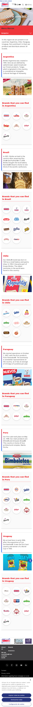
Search (14, 4)
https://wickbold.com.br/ (6, 239)
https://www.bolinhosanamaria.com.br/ (16, 219)
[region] (16, 692)
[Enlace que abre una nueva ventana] (7, 665)
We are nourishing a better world (5, 655)
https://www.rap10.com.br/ (26, 219)
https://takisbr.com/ (26, 229)
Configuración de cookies (16, 704)
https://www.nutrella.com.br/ (6, 219)
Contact (3, 670)
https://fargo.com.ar (6, 126)
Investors (11, 651)
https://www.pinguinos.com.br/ (16, 229)
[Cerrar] (30, 680)
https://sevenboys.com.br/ (16, 239)
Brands (10, 647)
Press (10, 654)
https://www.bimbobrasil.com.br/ (6, 209)
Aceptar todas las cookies (16, 695)
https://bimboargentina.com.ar (6, 116)
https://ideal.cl (16, 312)
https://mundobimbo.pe (6, 489)
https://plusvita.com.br (26, 209)
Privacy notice (5, 673)
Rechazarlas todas (16, 700)
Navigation (5, 33)
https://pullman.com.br (16, 209)
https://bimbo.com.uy (16, 591)
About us (3, 648)
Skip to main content (6, 1)
